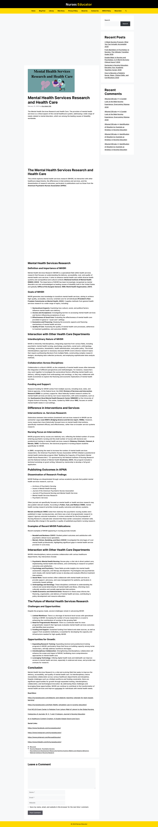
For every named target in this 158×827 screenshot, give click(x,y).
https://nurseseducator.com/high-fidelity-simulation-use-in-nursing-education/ (57, 705)
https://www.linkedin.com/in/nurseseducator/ (44, 742)
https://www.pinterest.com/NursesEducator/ (44, 737)
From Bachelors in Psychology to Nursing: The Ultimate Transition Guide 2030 (117, 52)
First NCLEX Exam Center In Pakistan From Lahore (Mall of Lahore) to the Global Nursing (61, 709)
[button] (125, 11)
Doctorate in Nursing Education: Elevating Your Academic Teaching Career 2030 (116, 67)
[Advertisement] (61, 40)
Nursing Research (35, 749)
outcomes (58, 688)
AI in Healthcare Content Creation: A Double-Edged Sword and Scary (54, 719)
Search (107, 20)
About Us (84, 11)
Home (33, 11)
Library (51, 11)
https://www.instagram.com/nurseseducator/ (44, 733)
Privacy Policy (73, 11)
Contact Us (95, 11)
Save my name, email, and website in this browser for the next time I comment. (59, 807)
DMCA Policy (106, 11)
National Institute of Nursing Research (42, 752)
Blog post (33, 747)
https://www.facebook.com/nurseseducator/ (44, 728)
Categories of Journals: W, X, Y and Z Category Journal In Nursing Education (56, 714)
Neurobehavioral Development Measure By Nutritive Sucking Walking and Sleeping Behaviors (59, 751)
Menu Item (118, 11)
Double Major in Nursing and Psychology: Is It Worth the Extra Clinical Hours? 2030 (117, 60)
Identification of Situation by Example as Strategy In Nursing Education (117, 127)
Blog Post (42, 11)
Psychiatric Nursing (48, 749)
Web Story (61, 11)
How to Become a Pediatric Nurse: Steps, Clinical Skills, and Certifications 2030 (117, 75)
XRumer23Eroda (111, 99)
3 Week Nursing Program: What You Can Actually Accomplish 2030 (116, 44)
